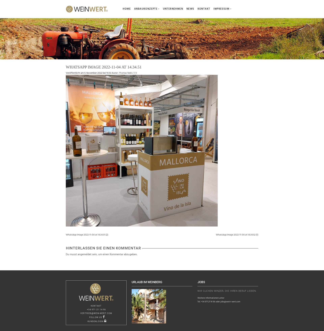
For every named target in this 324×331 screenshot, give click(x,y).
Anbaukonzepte (145, 9)
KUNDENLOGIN (96, 321)
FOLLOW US (96, 317)
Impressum (221, 9)
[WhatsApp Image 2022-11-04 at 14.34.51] (142, 150)
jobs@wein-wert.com (230, 302)
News (190, 9)
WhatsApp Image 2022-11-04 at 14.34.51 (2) (87, 235)
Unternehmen (173, 9)
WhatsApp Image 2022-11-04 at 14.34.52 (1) (237, 235)
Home (127, 9)
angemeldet (84, 254)
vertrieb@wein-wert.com (96, 313)
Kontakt (204, 9)
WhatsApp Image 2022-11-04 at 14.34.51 (104, 67)
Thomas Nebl (125, 73)
